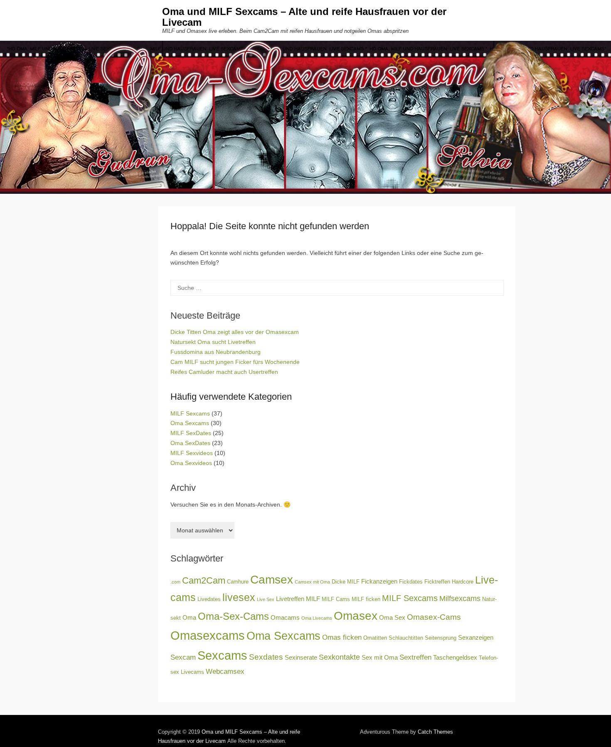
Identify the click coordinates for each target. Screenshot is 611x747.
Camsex (271, 579)
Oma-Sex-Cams (233, 616)
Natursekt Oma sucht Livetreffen (213, 342)
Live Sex (265, 599)
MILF (313, 598)
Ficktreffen (437, 582)
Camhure (238, 582)
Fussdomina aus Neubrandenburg (215, 352)
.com (175, 581)
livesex (238, 597)
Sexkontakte (339, 657)
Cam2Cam (203, 580)
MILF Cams (336, 599)
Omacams (285, 617)
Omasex (355, 615)
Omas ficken (342, 637)
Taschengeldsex (455, 657)
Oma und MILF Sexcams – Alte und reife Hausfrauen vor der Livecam (304, 17)
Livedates (209, 599)
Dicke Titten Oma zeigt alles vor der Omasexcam (234, 332)
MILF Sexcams (190, 413)
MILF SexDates (190, 433)
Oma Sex (392, 617)
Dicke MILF (346, 582)
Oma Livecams (316, 618)
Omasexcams (207, 635)
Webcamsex (225, 671)
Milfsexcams (459, 598)
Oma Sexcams (189, 423)
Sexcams (222, 655)
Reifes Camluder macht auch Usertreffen (224, 372)
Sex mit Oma (380, 657)
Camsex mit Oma (312, 581)
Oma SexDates (190, 443)
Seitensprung (440, 638)
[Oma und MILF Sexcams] (305, 117)
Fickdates (411, 582)
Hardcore (462, 582)
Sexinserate (301, 657)
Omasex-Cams (434, 617)
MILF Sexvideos (191, 453)
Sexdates (266, 657)
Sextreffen (415, 657)
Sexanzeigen (475, 637)
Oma (189, 617)
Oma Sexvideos (191, 463)
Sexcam (183, 657)
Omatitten (375, 638)
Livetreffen (290, 598)
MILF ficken (366, 599)
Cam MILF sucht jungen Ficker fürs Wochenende (235, 362)
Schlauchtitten (406, 638)
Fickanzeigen (379, 581)
